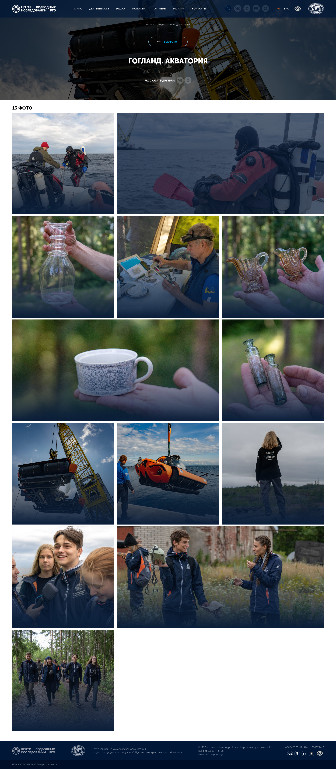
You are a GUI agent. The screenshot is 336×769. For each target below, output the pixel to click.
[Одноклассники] (187, 80)
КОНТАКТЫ (199, 8)
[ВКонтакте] (180, 80)
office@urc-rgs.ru (216, 754)
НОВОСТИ (138, 8)
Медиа (162, 24)
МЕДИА (120, 8)
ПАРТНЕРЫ (159, 8)
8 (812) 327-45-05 (213, 750)
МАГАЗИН (179, 8)
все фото (170, 41)
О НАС (78, 8)
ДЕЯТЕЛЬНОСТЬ (99, 8)
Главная (150, 24)
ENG (286, 8)
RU (278, 8)
